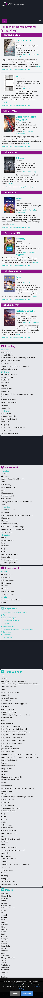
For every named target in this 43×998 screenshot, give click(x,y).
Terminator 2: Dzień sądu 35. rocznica (15, 366)
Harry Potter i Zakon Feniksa (11, 743)
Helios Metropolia (7, 580)
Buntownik (5, 380)
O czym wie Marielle (8, 400)
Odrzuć (15, 993)
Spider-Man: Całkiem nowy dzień (15, 612)
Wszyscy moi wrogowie (9, 433)
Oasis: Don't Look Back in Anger (13, 526)
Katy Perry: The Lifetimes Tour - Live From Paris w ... (20, 757)
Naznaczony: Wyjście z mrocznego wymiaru (17, 394)
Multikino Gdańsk (7, 591)
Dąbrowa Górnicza (8, 908)
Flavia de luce (6, 413)
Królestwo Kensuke (25, 311)
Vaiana (19, 198)
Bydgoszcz (5, 898)
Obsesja (4, 816)
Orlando (4, 551)
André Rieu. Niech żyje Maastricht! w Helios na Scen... (20, 684)
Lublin (3, 932)
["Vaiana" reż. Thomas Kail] (9, 205)
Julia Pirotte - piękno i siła (10, 361)
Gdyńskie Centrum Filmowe (11, 600)
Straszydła (7, 635)
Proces (3, 836)
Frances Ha (5, 383)
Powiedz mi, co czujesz (9, 554)
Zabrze (3, 974)
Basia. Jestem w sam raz (10, 692)
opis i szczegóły (18, 69)
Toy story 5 (21, 238)
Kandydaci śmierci (7, 751)
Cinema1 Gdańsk (7, 574)
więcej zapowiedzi (9, 563)
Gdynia (4, 917)
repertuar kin (7, 69)
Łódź (3, 934)
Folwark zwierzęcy (7, 540)
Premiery (10, 346)
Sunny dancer (6, 363)
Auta (18, 76)
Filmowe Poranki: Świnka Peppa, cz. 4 (14, 704)
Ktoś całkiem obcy (8, 487)
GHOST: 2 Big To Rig (9, 712)
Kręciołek (4, 386)
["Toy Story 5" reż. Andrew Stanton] (9, 245)
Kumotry (4, 771)
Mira (3, 490)
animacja (25, 252)
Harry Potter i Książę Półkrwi (11, 737)
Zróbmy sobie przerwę (9, 369)
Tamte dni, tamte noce (9, 859)
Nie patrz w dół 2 (24, 40)
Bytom (3, 901)
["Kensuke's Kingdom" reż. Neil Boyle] (9, 317)
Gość (3, 720)
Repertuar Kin (13, 568)
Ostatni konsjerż (7, 828)
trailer (27, 69)
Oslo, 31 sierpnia (7, 825)
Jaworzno (4, 922)
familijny (25, 210)
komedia (33, 210)
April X (3, 537)
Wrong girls (5, 408)
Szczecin (4, 960)
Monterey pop (6, 791)
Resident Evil (5, 557)
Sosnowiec (5, 955)
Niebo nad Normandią (9, 524)
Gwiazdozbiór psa (7, 355)
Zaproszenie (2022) (8, 881)
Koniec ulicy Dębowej (9, 419)
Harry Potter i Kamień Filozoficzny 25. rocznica (18, 358)
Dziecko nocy (6, 485)
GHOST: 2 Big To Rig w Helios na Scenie (16, 715)
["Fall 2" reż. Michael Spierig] (9, 47)
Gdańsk (4, 915)
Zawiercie (4, 977)
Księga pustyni (6, 388)
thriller (18, 57)
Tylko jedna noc (7, 430)
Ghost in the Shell (7, 709)
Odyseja (20, 158)
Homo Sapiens (6, 746)
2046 (3, 675)
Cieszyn (4, 903)
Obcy (3, 549)
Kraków (4, 929)
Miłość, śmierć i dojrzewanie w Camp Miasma (17, 788)
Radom (4, 943)
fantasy (30, 131)
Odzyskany (5, 425)
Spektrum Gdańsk (7, 594)
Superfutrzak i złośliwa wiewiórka (13, 427)
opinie (33, 187)
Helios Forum (6, 577)
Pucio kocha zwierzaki (9, 402)
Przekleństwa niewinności (10, 839)
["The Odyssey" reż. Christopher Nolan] (9, 165)
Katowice (4, 924)
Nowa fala (5, 397)
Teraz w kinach (13, 671)
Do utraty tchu (6, 701)
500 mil (4, 473)
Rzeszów (4, 951)
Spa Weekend (6, 499)
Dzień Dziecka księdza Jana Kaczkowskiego (17, 515)
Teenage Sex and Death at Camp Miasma (16, 501)
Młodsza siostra (7, 493)
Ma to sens (5, 546)
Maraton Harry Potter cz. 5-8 (11, 777)
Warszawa (5, 967)
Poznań (4, 941)
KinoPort (4, 589)
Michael (4, 783)
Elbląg (3, 910)
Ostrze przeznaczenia (9, 830)
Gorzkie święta (6, 352)
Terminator (5, 862)
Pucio (18, 277)
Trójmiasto (5, 965)
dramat (35, 54)
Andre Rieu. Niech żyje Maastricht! (13, 681)
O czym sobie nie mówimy (10, 808)
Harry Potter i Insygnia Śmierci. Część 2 (15, 732)
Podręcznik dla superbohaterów (12, 529)
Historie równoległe (8, 416)
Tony (3, 504)
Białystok (4, 893)
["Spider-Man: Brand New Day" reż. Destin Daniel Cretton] (9, 123)
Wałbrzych (5, 970)
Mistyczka (4, 521)
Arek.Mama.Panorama (9, 374)
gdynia (16, 3)
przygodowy (26, 54)
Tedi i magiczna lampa (9, 560)
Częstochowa (6, 905)
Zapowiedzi (11, 467)
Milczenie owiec (7, 785)
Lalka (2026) (5, 422)
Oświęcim (4, 939)
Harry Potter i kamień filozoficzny (13, 735)
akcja (24, 131)
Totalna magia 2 (7, 532)
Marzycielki (5, 391)
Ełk (2, 913)
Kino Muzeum (6, 583)
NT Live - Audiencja (8, 805)
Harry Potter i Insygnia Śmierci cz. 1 (14, 729)
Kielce (3, 927)
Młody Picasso (6, 794)
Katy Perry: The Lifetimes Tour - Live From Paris (18, 754)
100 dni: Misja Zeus (8, 509)
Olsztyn (4, 936)
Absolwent (5, 476)
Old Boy (4, 822)
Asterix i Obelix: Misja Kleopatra (12, 479)
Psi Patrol (6, 615)
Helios (3, 603)
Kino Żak (4, 586)
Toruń (3, 963)
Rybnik (3, 948)
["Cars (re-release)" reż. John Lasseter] (9, 83)
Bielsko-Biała (6, 896)
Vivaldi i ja (4, 405)
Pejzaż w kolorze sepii (9, 833)
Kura (3, 543)
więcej (38, 66)
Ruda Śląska (5, 946)
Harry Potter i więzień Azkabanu (13, 740)
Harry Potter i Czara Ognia (11, 726)
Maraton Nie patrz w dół (10, 780)
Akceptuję (27, 993)
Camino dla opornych (9, 698)
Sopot (3, 953)
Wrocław (4, 972)
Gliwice (3, 920)
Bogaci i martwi (7, 377)
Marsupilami (5, 518)
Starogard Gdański (8, 958)
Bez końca (5, 512)
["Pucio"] (9, 283)
